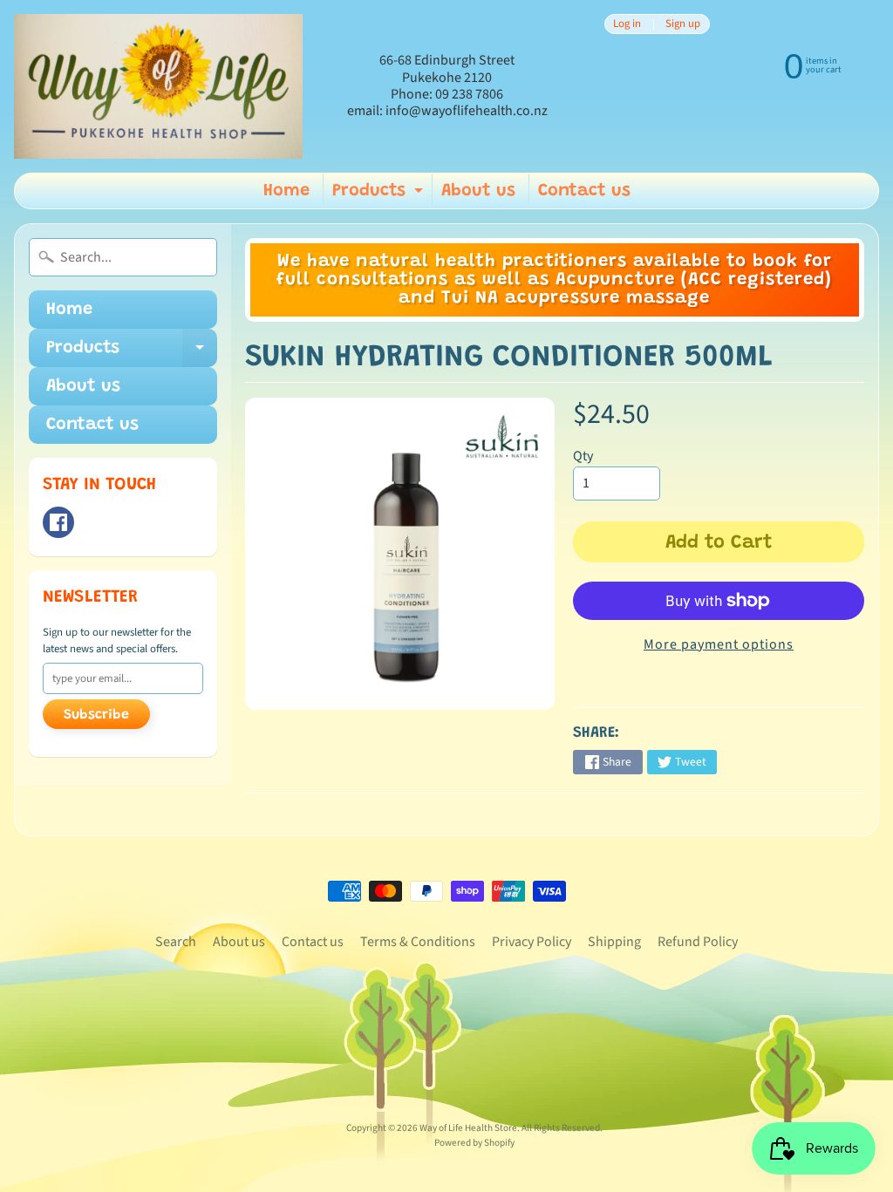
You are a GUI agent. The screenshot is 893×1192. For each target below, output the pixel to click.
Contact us (584, 191)
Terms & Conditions (417, 941)
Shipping (614, 941)
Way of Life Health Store (468, 1127)
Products (379, 195)
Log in (627, 24)
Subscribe (96, 715)
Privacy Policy (531, 941)
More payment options (719, 644)
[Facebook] (58, 522)
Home (286, 191)
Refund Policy (698, 941)
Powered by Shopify (474, 1142)
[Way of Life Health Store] (158, 86)
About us (478, 191)
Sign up (682, 24)
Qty (583, 456)
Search (175, 941)
